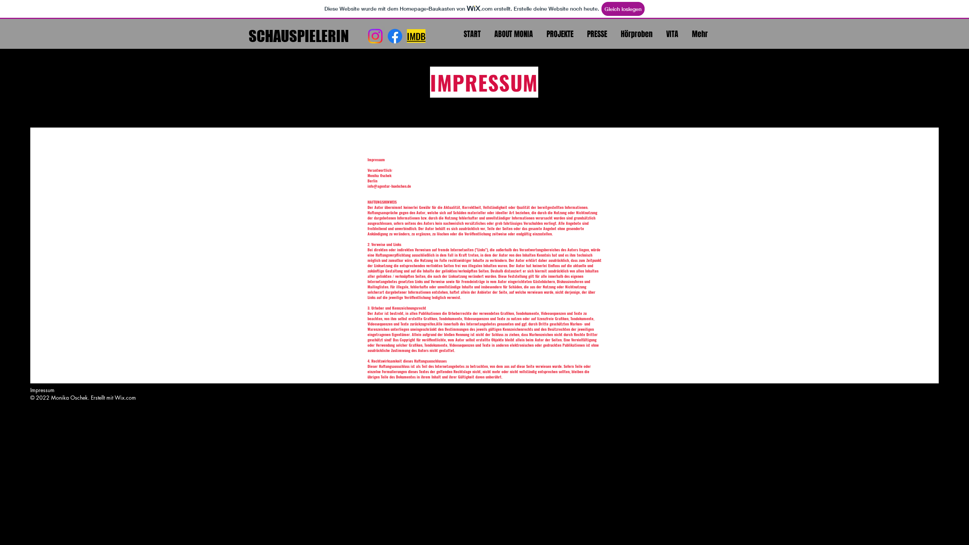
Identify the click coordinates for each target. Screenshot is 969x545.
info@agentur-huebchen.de (389, 186)
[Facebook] (395, 36)
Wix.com (125, 397)
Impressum (42, 390)
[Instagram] (375, 36)
